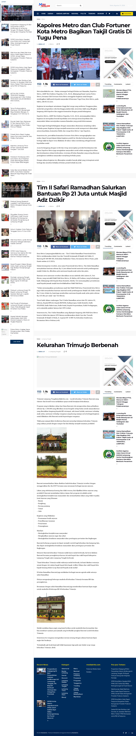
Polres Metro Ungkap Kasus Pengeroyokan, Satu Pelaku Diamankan (20, 331)
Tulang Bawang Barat (78, 693)
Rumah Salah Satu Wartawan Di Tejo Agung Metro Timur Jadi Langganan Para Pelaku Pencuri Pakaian (20, 124)
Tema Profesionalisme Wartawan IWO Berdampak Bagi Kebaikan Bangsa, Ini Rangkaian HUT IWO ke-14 (20, 111)
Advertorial (65, 668)
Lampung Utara (65, 694)
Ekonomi (100, 13)
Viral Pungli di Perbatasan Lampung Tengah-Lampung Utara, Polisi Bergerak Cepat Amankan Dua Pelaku (20, 306)
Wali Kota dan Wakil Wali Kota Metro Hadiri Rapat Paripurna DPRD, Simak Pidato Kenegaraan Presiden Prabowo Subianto (21, 56)
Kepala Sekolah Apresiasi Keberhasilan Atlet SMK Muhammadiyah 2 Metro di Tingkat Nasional (19, 319)
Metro (43, 19)
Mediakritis (44, 733)
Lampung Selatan (65, 681)
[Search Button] (81, 6)
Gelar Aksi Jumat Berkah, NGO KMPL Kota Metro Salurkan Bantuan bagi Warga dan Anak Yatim (21, 172)
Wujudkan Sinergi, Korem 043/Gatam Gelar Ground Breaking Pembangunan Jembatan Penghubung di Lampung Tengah (19, 218)
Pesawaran (77, 678)
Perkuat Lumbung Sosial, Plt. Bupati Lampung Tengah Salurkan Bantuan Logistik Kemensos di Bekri (20, 293)
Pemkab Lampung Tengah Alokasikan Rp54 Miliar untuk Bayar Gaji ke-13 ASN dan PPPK (20, 280)
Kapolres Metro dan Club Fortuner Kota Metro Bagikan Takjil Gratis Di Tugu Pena (15, 13)
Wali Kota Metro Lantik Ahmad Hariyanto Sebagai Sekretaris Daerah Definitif (21, 241)
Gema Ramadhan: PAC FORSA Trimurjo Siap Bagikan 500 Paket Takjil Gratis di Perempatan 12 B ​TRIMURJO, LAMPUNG (124, 130)
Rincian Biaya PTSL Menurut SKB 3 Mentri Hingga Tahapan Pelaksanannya (123, 94)
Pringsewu (77, 680)
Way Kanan (77, 697)
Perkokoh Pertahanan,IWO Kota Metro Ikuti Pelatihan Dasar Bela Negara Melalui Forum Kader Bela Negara (19, 159)
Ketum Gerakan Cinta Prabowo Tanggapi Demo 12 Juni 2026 (21, 230)
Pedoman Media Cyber (93, 669)
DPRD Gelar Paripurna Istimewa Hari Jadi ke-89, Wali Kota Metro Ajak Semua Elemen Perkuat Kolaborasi (20, 253)
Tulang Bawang (76, 689)
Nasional (74, 13)
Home (43, 13)
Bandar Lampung (62, 13)
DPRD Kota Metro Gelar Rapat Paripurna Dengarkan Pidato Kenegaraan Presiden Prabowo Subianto (21, 70)
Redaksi (88, 672)
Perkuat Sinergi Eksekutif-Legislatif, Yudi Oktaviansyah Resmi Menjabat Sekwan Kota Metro (20, 204)
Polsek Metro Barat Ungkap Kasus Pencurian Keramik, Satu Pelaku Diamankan (21, 136)
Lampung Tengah (46, 339)
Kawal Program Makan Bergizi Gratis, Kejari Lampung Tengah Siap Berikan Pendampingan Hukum (21, 267)
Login (131, 5)
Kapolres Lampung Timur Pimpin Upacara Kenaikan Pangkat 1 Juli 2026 (19, 147)
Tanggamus (78, 683)
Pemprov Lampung (77, 674)
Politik (83, 13)
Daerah (50, 13)
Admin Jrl (42, 44)
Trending (91, 13)
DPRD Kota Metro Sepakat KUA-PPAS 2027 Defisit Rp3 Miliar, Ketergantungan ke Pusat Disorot (20, 42)
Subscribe (127, 13)
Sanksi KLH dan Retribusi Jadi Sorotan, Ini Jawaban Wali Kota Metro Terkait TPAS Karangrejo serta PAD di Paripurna (21, 83)
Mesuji (64, 697)
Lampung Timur (65, 689)
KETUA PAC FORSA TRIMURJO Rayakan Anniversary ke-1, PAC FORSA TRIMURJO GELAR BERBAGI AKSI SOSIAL (20, 97)
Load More (16, 341)
